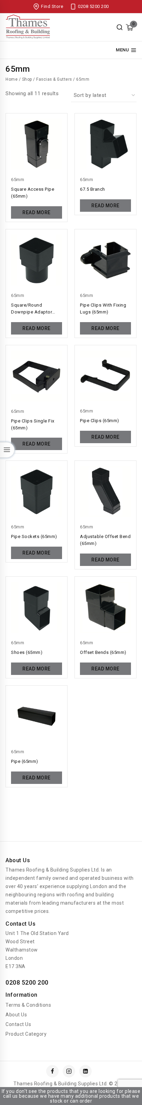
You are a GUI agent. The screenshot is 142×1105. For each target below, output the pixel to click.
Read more (36, 212)
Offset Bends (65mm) (103, 652)
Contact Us (18, 1024)
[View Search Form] (119, 27)
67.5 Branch (92, 189)
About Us (16, 1014)
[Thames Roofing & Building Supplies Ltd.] (28, 27)
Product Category (26, 1034)
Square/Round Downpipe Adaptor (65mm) (31, 309)
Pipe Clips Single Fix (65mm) (32, 424)
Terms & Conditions (28, 1005)
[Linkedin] (85, 1071)
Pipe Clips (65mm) (99, 420)
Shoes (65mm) (26, 652)
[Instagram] (69, 1071)
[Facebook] (52, 1071)
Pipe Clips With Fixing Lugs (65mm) (103, 308)
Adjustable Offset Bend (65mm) (105, 540)
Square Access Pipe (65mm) (32, 193)
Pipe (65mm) (24, 761)
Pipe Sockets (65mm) (34, 536)
